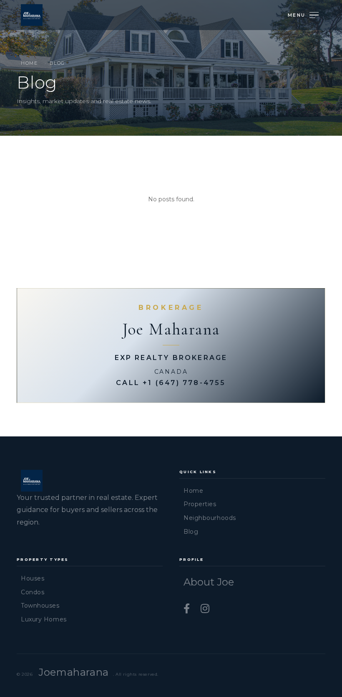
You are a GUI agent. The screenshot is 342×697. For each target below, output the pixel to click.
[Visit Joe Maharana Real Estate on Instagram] (205, 609)
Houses (32, 578)
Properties (200, 504)
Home (29, 63)
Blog (191, 531)
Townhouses (40, 605)
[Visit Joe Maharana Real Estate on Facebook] (188, 609)
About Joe (209, 582)
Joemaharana (73, 672)
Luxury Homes (44, 619)
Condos (32, 592)
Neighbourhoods (210, 518)
